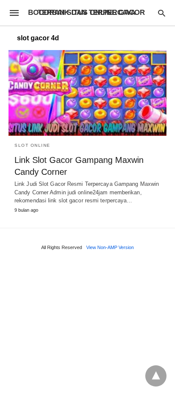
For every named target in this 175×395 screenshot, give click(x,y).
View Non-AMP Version (110, 247)
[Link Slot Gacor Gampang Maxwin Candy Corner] (87, 93)
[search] (162, 13)
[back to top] (156, 376)
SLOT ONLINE (32, 145)
